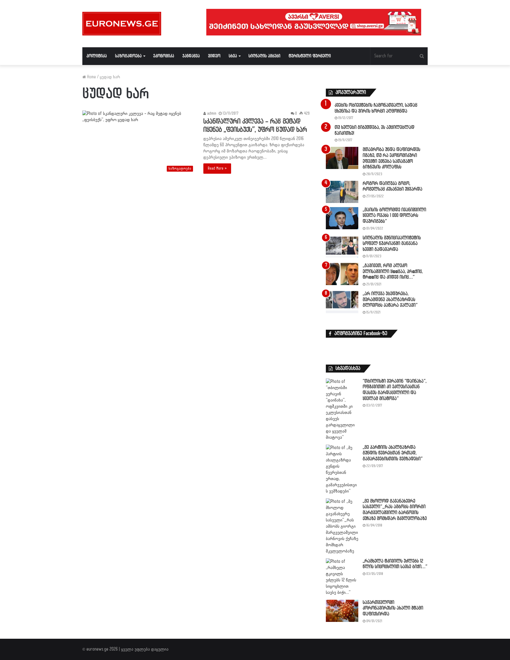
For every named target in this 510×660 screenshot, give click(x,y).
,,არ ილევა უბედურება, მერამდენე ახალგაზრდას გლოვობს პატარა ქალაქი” (390, 299)
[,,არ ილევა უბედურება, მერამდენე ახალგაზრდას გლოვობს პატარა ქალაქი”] (342, 302)
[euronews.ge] (121, 23)
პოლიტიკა (96, 55)
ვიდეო (214, 55)
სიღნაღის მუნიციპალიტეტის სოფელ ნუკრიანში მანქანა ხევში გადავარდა (392, 243)
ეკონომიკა (163, 55)
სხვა (233, 55)
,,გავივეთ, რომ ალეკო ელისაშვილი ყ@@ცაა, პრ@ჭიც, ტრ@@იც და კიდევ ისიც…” (393, 271)
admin (211, 113)
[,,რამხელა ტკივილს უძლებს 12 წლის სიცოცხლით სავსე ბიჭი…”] (342, 577)
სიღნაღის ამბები (264, 55)
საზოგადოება (128, 55)
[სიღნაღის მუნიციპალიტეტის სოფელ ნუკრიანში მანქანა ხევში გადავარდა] (342, 246)
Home (91, 77)
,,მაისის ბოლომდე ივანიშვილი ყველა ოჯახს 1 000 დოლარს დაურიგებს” (394, 215)
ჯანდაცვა (191, 55)
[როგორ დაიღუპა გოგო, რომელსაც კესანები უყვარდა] (342, 192)
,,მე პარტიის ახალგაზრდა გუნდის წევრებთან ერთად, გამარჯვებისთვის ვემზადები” (393, 453)
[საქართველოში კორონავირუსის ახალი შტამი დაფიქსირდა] (342, 611)
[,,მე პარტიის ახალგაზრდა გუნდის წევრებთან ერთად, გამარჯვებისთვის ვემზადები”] (342, 469)
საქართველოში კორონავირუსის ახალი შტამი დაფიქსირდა (393, 608)
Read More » (217, 168)
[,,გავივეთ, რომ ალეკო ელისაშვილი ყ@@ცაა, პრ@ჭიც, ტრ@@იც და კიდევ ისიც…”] (342, 274)
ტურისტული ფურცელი (310, 55)
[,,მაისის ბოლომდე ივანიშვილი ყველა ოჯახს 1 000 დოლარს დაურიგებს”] (342, 218)
